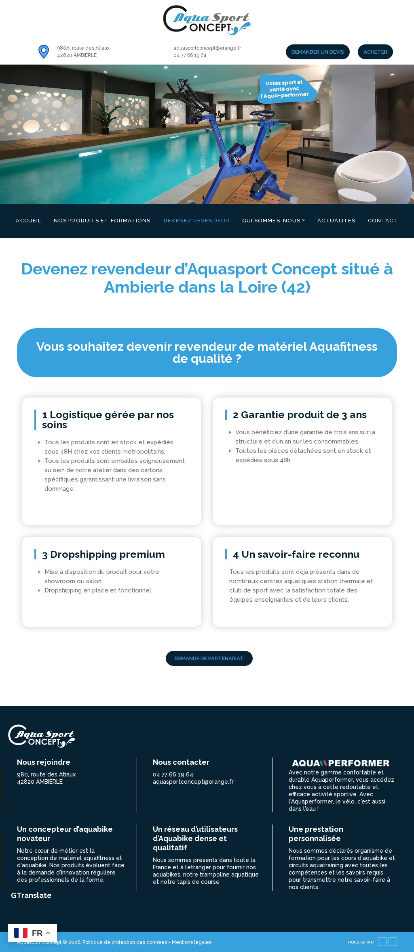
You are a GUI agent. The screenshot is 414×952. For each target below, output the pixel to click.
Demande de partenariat (209, 658)
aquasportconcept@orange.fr (207, 48)
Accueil (28, 221)
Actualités (336, 221)
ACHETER (375, 52)
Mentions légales (191, 942)
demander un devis (317, 52)
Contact (383, 221)
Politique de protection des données (125, 942)
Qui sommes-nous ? (273, 221)
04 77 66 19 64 (190, 55)
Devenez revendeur (197, 221)
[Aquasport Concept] (207, 20)
